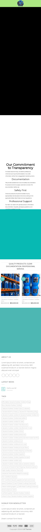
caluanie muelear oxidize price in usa (14, 444)
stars (8, 490)
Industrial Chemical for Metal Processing (15, 473)
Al (11, 98)
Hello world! (11, 388)
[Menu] (2, 3)
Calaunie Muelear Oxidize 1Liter (12, 408)
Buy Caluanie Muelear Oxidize (11, 405)
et (25, 92)
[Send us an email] (14, 375)
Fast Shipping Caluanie (23, 467)
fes (9, 90)
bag (28, 402)
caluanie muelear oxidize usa (11, 460)
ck (22, 94)
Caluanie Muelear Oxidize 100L (9, 300)
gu (9, 34)
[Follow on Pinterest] (17, 375)
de (2, 37)
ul (31, 84)
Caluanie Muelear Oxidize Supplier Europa (15, 457)
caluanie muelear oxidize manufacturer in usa (16, 428)
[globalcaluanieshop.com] (20, 3)
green (35, 467)
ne (12, 37)
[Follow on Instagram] (7, 375)
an (11, 29)
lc (0, 29)
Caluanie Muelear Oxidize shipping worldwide (16, 450)
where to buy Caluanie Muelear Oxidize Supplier (17, 496)
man (15, 483)
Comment (10, 390)
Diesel (12, 467)
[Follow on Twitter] (10, 375)
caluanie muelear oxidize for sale (12, 421)
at (9, 94)
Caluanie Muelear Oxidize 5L (29, 415)
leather (9, 483)
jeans (3, 483)
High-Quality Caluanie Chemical (12, 470)
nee (1, 39)
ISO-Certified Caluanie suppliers (12, 480)
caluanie (26, 408)
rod (22, 79)
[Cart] (39, 3)
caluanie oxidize (28, 464)
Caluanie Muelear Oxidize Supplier (13, 454)
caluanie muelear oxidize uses (11, 464)
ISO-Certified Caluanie (9, 477)
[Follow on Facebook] (3, 375)
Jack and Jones (29, 480)
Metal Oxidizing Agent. (9, 486)
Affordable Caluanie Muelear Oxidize (14, 402)
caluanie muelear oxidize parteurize (13, 434)
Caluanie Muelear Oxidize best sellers (14, 418)
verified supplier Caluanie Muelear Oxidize (15, 493)
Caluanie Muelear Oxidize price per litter (15, 447)
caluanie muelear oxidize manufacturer (14, 424)
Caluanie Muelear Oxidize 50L (30, 300)
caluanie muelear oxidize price (12, 441)
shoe (3, 490)
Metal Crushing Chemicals (27, 483)
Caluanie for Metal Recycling (28, 411)
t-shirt (14, 490)
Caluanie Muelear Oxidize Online (12, 431)
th (7, 37)
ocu (15, 41)
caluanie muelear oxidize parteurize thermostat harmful (20, 437)
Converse (5, 467)
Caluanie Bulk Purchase (9, 411)
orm (1, 31)
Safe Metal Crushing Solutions (27, 486)
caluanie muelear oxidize (10, 415)
